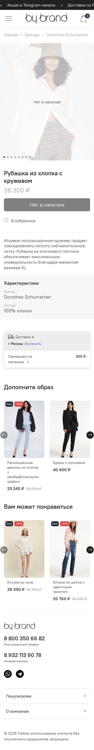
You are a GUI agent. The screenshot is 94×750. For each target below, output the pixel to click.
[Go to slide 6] (22, 157)
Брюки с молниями (69, 462)
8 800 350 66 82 (24, 638)
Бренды (32, 34)
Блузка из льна (20, 582)
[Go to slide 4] (15, 157)
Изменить (33, 343)
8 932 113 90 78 (22, 655)
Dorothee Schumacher (67, 34)
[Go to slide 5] (19, 157)
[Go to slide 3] (11, 157)
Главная (11, 34)
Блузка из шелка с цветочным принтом (68, 587)
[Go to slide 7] (26, 157)
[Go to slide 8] (30, 157)
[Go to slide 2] (8, 157)
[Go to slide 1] (4, 157)
